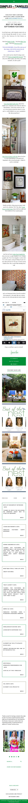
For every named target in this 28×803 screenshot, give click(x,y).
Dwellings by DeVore (10, 626)
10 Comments (14, 358)
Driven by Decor (18, 43)
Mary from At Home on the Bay (10, 156)
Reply (22, 517)
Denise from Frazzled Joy (18, 254)
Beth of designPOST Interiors (13, 505)
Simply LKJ (6, 608)
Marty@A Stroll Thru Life (11, 568)
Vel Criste (6, 683)
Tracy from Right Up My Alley (11, 104)
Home (15, 498)
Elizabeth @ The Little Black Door (12, 644)
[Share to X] (13, 364)
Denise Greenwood (9, 544)
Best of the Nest (14, 361)
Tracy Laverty (8, 584)
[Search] (21, 761)
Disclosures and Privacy (14, 794)
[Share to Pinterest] (16, 364)
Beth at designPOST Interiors (15, 57)
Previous (5, 498)
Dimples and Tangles (16, 800)
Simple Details (10, 41)
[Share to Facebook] (11, 364)
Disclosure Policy (15, 18)
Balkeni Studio (14, 801)
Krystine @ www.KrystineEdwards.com (12, 664)
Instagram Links (14, 796)
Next (24, 498)
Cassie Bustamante (9, 526)
